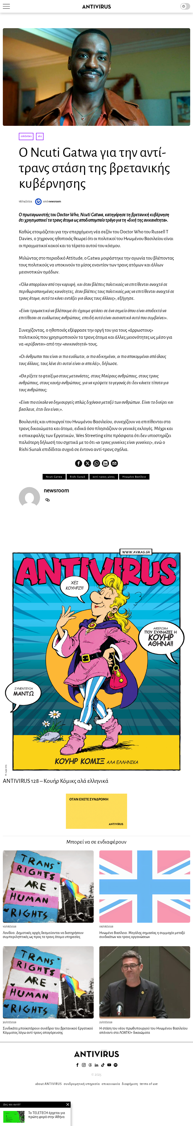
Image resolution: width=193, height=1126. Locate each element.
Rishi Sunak (77, 476)
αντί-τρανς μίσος (104, 476)
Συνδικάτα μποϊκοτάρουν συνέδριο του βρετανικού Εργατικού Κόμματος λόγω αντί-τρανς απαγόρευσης (48, 1030)
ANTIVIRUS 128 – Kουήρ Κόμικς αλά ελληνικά (56, 781)
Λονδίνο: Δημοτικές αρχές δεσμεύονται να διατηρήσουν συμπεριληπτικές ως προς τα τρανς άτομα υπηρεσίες (43, 935)
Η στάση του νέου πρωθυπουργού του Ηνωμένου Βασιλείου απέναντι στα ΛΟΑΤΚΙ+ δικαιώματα (143, 1030)
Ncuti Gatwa (54, 476)
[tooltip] (78, 463)
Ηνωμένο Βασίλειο (134, 476)
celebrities (26, 136)
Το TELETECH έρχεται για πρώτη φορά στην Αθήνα (46, 1115)
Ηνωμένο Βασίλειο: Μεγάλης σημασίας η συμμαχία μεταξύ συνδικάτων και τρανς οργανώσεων (142, 935)
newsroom (54, 201)
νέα (40, 136)
